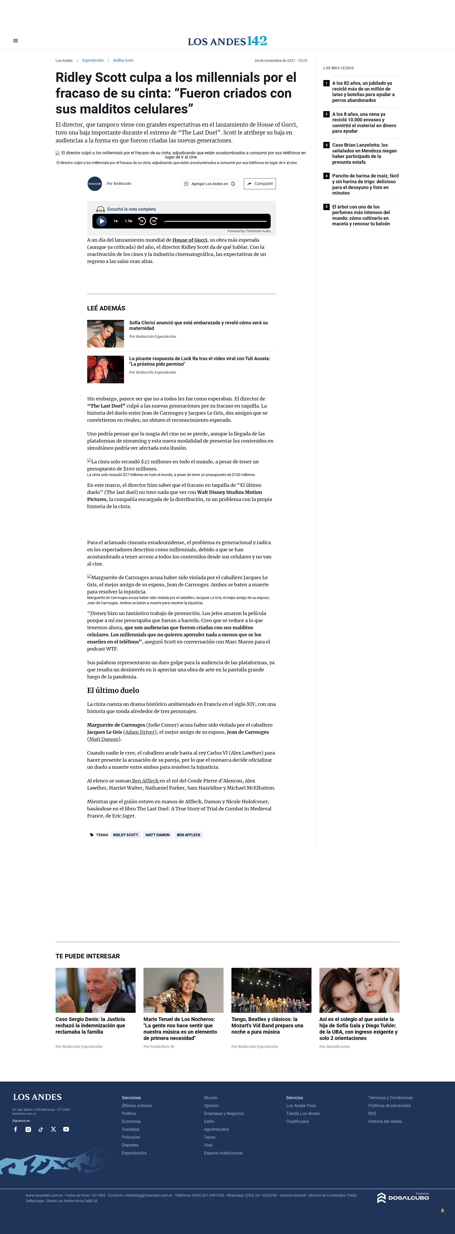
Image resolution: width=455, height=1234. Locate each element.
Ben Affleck (145, 781)
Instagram (28, 1129)
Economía (131, 1121)
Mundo (210, 1097)
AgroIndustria (216, 1129)
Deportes (130, 1145)
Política (129, 1113)
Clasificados (297, 1121)
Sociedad (130, 1129)
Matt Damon (103, 739)
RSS (372, 1113)
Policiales (131, 1137)
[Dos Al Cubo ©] (403, 1201)
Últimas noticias (137, 1105)
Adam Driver (140, 732)
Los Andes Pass (301, 1105)
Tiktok (41, 1129)
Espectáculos (93, 60)
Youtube (66, 1129)
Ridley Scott (125, 835)
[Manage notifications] (442, 1210)
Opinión (211, 1105)
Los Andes (64, 60)
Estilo (209, 1121)
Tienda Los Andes (303, 1113)
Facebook (15, 1129)
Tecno (209, 1137)
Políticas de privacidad (389, 1105)
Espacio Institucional (223, 1153)
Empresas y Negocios (224, 1113)
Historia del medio (385, 1121)
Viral (208, 1145)
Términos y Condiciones (390, 1097)
